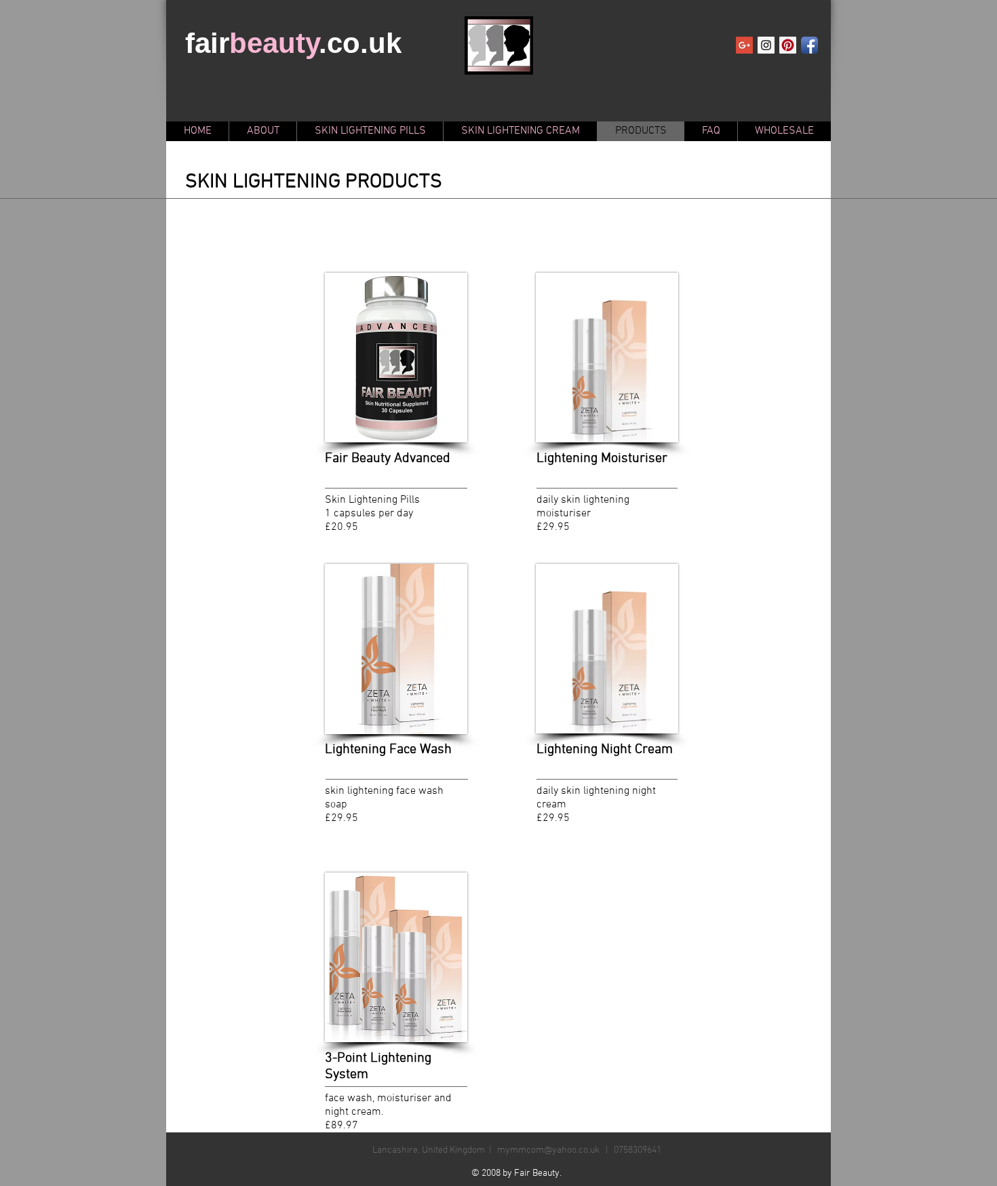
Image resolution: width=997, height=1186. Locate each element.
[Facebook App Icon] (809, 45)
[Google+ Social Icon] (744, 45)
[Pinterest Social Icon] (787, 45)
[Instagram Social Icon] (766, 45)
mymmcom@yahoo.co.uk (548, 1150)
